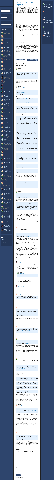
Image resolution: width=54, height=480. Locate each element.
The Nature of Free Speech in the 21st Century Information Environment (33, 60)
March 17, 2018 (26, 94)
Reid (44, 4)
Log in (3, 239)
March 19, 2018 (29, 186)
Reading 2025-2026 (8, 31)
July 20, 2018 (25, 315)
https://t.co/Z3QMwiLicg (25, 195)
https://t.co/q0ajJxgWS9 (22, 92)
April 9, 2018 (27, 197)
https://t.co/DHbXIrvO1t (33, 313)
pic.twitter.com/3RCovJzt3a (26, 234)
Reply (16, 188)
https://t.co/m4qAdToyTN (33, 410)
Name (17, 463)
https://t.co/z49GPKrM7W (33, 330)
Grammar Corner (8, 65)
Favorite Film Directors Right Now (20, 59)
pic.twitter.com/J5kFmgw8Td (23, 341)
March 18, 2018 (29, 172)
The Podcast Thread (8, 68)
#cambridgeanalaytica (29, 181)
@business (32, 309)
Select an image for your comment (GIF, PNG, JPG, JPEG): (23, 476)
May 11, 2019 (27, 412)
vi (6, 2)
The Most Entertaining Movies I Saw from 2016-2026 (7, 43)
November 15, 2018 (28, 343)
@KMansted (28, 330)
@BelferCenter (22, 330)
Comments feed (4, 242)
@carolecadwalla (26, 98)
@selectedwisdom (19, 195)
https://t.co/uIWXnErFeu (20, 234)
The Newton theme (45, 477)
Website (17, 471)
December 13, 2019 (26, 439)
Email (16, 467)
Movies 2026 (7, 47)
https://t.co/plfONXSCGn (22, 368)
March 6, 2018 (25, 77)
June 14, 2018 (29, 236)
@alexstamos (18, 341)
